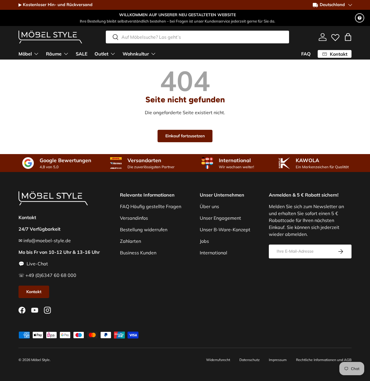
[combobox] (197, 37)
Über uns (209, 206)
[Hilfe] (359, 18)
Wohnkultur (136, 54)
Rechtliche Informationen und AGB (324, 360)
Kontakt (33, 291)
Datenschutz (249, 360)
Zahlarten (130, 241)
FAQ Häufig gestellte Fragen (150, 206)
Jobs (204, 241)
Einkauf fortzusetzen (185, 135)
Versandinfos (134, 218)
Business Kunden (138, 253)
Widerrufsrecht (218, 360)
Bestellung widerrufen (143, 229)
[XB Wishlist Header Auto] (335, 36)
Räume (54, 54)
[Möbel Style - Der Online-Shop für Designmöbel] (50, 37)
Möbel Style (40, 360)
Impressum (278, 360)
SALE (82, 54)
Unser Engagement (220, 218)
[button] (348, 37)
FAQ (306, 54)
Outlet (101, 54)
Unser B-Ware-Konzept (225, 229)
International (213, 253)
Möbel (25, 54)
